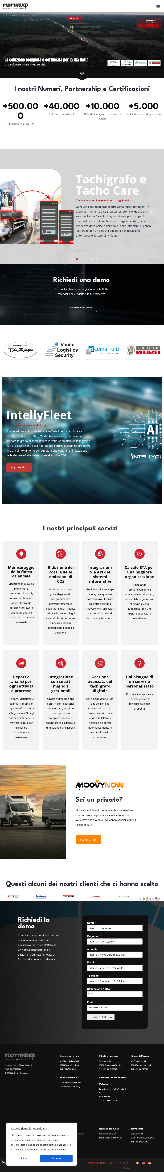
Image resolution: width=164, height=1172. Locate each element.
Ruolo (91, 1002)
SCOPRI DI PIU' (88, 839)
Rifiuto (25, 1158)
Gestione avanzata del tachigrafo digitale (100, 683)
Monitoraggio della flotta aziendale (21, 572)
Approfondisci (19, 467)
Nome (92, 922)
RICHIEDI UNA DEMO (81, 307)
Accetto (56, 1158)
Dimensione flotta (99, 989)
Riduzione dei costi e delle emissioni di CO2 (61, 574)
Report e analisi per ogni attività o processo (21, 683)
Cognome (94, 936)
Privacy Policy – (115, 1163)
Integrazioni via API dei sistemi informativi (100, 574)
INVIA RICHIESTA (101, 1017)
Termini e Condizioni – (97, 1163)
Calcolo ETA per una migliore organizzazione (139, 572)
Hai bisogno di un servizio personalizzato (139, 681)
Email (91, 962)
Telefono (94, 975)
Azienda (93, 949)
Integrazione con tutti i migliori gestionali (60, 683)
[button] (158, 6)
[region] (41, 1144)
